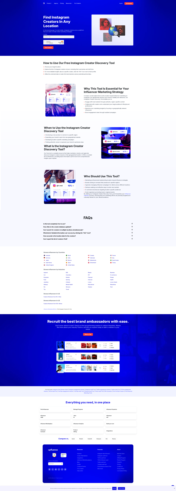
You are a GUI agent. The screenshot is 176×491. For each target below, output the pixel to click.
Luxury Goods (113, 282)
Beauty (89, 272)
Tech (111, 287)
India (69, 258)
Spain (69, 262)
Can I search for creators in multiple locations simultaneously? (63, 230)
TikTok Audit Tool (53, 391)
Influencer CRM (44, 416)
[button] (174, 488)
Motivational (91, 284)
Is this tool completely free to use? (54, 224)
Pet (44, 287)
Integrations (109, 430)
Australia (48, 255)
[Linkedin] (49, 469)
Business (112, 272)
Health (111, 279)
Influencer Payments (111, 409)
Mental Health (69, 284)
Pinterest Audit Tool (89, 391)
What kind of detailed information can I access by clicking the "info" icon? (67, 233)
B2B (67, 272)
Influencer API (110, 416)
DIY (89, 275)
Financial (90, 277)
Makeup (46, 284)
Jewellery (46, 282)
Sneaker (90, 287)
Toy (44, 289)
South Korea (49, 262)
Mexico (70, 260)
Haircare (90, 279)
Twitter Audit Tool (115, 389)
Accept (114, 488)
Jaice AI (75, 416)
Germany (48, 258)
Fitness (112, 277)
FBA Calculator (108, 391)
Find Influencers (44, 409)
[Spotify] (65, 469)
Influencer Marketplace (46, 423)
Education (46, 277)
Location (45, 34)
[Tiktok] (62, 469)
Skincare (68, 287)
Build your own (110, 423)
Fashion (68, 277)
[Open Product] (51, 3)
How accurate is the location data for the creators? (59, 236)
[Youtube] (56, 469)
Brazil (69, 255)
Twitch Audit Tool (99, 391)
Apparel (46, 272)
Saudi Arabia (115, 260)
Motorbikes (113, 284)
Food (45, 279)
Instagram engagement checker (76, 389)
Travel (67, 289)
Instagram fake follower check (60, 389)
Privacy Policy (121, 488)
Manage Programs (78, 409)
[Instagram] (59, 469)
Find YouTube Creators (118, 391)
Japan (47, 260)
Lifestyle (68, 282)
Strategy (118, 92)
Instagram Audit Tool (90, 389)
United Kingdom (50, 265)
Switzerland (93, 262)
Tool (112, 63)
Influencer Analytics (78, 423)
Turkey (114, 262)
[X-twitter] (52, 469)
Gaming (68, 279)
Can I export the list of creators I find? (55, 239)
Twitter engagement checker (103, 389)
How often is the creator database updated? (57, 227)
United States (71, 265)
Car (44, 275)
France (114, 255)
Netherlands (93, 260)
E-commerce (113, 275)
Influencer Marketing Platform (50, 309)
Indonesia (92, 258)
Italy (113, 258)
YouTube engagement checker (65, 391)
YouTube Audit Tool (79, 391)
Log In (121, 3)
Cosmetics (68, 275)
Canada (92, 255)
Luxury (89, 282)
